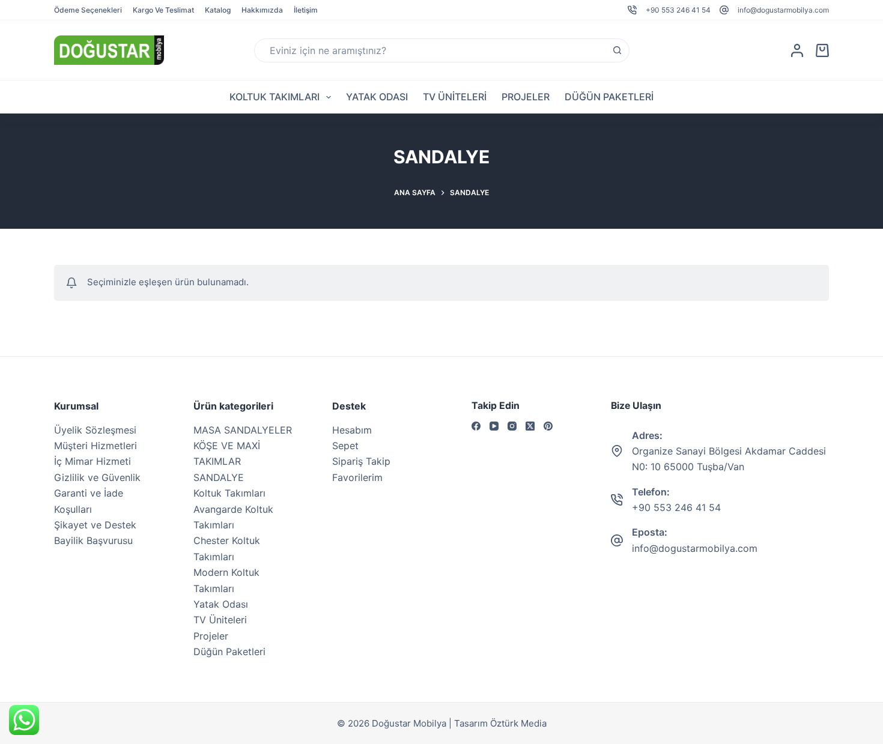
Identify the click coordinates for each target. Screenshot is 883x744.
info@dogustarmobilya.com (783, 9)
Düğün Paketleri (609, 97)
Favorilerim (357, 477)
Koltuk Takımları (274, 97)
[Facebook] (476, 426)
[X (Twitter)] (530, 426)
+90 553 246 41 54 (678, 9)
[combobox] (430, 50)
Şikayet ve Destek (95, 525)
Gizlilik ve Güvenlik (97, 477)
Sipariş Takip (361, 461)
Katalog (218, 9)
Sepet (345, 446)
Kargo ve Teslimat (163, 9)
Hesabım (352, 430)
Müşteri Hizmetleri (95, 446)
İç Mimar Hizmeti (92, 461)
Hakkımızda (262, 9)
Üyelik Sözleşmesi (95, 430)
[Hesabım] (797, 50)
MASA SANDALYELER (242, 430)
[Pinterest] (548, 426)
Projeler (526, 97)
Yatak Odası (377, 97)
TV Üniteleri (455, 97)
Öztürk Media (518, 723)
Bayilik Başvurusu (93, 540)
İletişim (306, 9)
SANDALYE (218, 477)
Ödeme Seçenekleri (88, 9)
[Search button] (617, 50)
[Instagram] (512, 426)
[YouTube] (494, 426)
